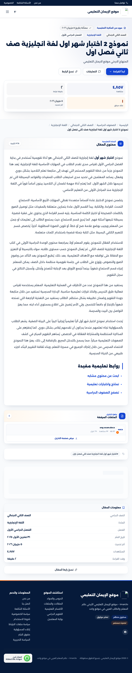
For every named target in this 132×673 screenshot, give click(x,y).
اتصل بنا (26, 603)
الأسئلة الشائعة (24, 3)
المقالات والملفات (53, 603)
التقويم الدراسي (55, 614)
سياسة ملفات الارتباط (19, 624)
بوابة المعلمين (55, 619)
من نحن (37, 3)
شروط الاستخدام (22, 619)
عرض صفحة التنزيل (64, 438)
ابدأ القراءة (119, 71)
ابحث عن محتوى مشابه (103, 375)
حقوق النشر (24, 634)
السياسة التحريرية (21, 639)
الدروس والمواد (55, 598)
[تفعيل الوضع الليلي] (14, 11)
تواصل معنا (120, 3)
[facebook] (125, 632)
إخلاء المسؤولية (22, 629)
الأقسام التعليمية (54, 608)
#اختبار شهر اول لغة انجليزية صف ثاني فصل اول (95, 454)
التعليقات (91, 71)
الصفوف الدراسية (106, 125)
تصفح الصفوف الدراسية (102, 392)
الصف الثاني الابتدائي (82, 125)
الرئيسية (123, 125)
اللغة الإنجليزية (59, 125)
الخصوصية (9, 3)
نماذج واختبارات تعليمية (103, 384)
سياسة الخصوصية (21, 614)
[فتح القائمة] (7, 11)
